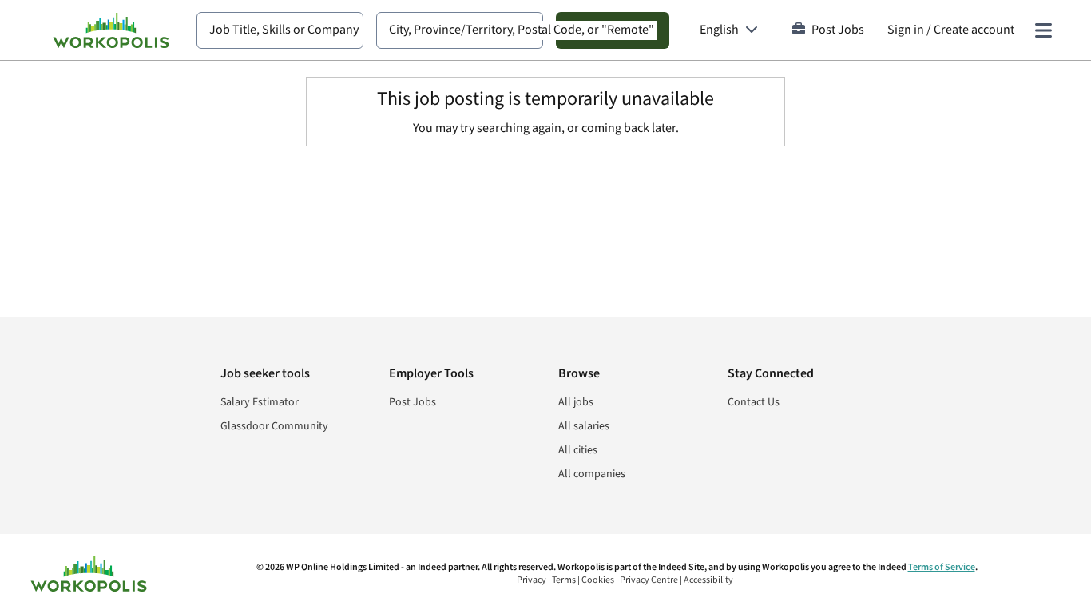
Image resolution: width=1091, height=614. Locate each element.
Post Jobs (837, 30)
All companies (591, 474)
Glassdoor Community (274, 426)
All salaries (583, 426)
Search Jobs (612, 30)
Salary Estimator (259, 402)
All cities (577, 450)
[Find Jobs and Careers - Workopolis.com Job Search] (111, 30)
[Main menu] (1043, 30)
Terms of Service (941, 567)
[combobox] (279, 30)
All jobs (575, 402)
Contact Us (754, 402)
